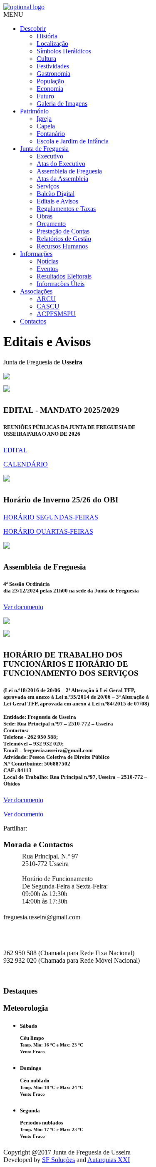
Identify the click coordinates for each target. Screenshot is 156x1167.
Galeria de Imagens (62, 103)
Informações (36, 253)
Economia (50, 88)
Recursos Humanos (62, 246)
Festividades (53, 66)
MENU (13, 14)
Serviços (48, 186)
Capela (46, 126)
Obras (44, 216)
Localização (52, 43)
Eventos (47, 268)
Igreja (44, 118)
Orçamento (51, 223)
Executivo (50, 156)
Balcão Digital (55, 193)
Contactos (33, 321)
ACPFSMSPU (56, 313)
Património (34, 111)
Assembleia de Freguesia (69, 171)
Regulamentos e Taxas (66, 208)
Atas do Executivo (61, 163)
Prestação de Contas (63, 231)
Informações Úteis (60, 283)
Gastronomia (53, 73)
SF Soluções (58, 1159)
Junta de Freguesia (44, 148)
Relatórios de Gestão (64, 238)
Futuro (45, 96)
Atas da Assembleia (62, 178)
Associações (36, 291)
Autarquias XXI (108, 1159)
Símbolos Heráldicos (64, 51)
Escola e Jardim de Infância (73, 141)
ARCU (46, 298)
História (47, 36)
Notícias (47, 261)
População (50, 81)
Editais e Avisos (57, 201)
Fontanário (51, 133)
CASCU (48, 306)
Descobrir (33, 28)
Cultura (46, 58)
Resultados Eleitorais (64, 276)
